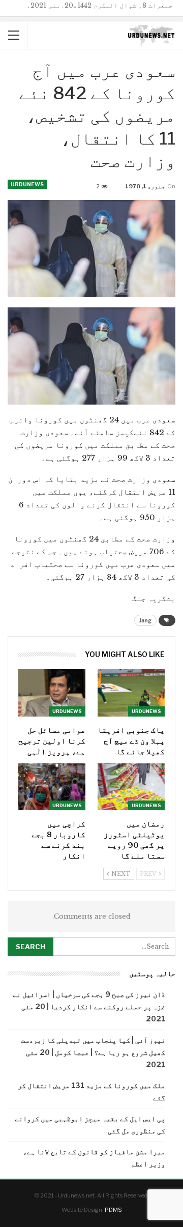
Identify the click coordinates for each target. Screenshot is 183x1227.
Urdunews (27, 184)
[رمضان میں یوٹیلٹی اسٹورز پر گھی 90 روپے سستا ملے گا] (131, 786)
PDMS (113, 1209)
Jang (145, 620)
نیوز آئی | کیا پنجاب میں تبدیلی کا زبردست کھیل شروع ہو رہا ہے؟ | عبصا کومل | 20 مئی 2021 (93, 1052)
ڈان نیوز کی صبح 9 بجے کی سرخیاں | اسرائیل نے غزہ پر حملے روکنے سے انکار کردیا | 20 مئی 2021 (89, 1006)
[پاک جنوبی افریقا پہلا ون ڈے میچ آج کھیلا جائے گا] (131, 692)
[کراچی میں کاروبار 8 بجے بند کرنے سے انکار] (51, 786)
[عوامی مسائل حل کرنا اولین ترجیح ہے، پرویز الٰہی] (51, 692)
